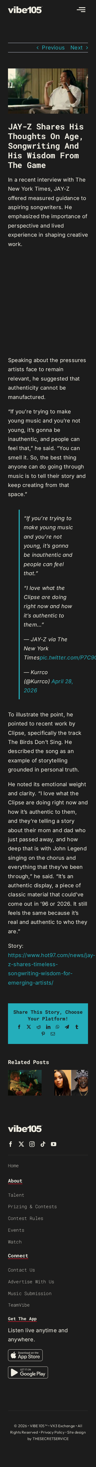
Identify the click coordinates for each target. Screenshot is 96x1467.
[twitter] (21, 1144)
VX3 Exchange (62, 1425)
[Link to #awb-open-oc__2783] (81, 9)
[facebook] (10, 1144)
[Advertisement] (48, 302)
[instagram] (32, 1144)
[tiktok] (43, 1144)
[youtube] (53, 1144)
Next (76, 47)
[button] (12, 1083)
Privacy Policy (53, 1432)
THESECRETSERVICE (51, 1438)
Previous (53, 47)
